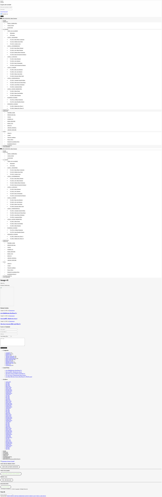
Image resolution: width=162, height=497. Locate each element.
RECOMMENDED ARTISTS (23, 495)
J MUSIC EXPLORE (10, 356)
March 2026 (8, 386)
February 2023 (8, 428)
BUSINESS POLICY (11, 143)
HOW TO (9, 125)
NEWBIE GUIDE (11, 112)
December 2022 (9, 430)
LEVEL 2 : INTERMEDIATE (13, 46)
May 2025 (8, 397)
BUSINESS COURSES (12, 97)
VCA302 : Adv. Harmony (15, 61)
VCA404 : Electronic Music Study (17, 76)
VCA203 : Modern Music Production (17, 52)
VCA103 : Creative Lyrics (15, 43)
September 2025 (9, 393)
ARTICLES (5, 111)
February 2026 (8, 387)
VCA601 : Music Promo (15, 91)
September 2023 (9, 420)
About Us (9, 133)
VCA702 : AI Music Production (16, 99)
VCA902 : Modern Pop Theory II (17, 108)
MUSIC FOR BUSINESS (11, 358)
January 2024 (8, 415)
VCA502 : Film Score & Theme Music (18, 82)
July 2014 (7, 447)
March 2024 (8, 413)
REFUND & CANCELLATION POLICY (11, 459)
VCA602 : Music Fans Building (16, 93)
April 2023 (8, 426)
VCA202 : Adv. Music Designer (16, 50)
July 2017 (7, 438)
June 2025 (8, 396)
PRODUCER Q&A (11, 114)
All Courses (12, 35)
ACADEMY (5, 29)
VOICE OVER (10, 25)
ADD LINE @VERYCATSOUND (10, 467)
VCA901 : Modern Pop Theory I (16, 106)
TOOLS (9, 117)
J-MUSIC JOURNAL (11, 127)
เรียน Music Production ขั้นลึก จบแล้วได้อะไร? (11, 324)
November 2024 (9, 404)
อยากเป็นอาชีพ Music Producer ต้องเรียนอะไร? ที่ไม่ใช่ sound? (19, 376)
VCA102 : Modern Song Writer (16, 41)
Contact (9, 135)
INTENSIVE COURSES (12, 104)
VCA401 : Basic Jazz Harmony (16, 69)
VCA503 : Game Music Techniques (17, 84)
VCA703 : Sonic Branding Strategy (17, 101)
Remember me (5, 14)
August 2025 (8, 394)
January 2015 (8, 440)
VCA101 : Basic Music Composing (17, 39)
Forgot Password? (4, 11)
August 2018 (8, 436)
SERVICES (5, 21)
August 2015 (8, 439)
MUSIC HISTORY (11, 121)
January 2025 (8, 402)
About (4, 131)
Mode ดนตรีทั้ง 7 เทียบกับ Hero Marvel (9, 318)
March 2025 (8, 400)
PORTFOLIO (6, 109)
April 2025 (8, 398)
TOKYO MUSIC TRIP (11, 495)
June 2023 (8, 423)
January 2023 (8, 429)
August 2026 (8, 381)
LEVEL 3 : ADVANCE (12, 56)
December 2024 (9, 403)
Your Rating (3, 336)
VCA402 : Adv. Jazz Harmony (16, 71)
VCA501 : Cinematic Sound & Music (17, 80)
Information (12, 33)
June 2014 (8, 448)
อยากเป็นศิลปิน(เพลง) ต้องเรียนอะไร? (9, 313)
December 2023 (9, 417)
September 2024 (9, 406)
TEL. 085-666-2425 (6, 480)
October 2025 (8, 392)
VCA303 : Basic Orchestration (16, 63)
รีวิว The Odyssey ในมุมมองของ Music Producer (16, 375)
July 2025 (7, 395)
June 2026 (8, 384)
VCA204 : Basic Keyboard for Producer (18, 54)
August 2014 (8, 446)
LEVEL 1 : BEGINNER (12, 37)
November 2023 (9, 418)
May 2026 (8, 385)
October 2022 (8, 433)
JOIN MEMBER (6, 146)
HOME (4, 20)
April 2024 (8, 412)
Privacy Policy (10, 139)
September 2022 (9, 434)
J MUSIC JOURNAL (10, 357)
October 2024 (8, 405)
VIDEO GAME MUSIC (41, 495)
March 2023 (8, 427)
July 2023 (7, 422)
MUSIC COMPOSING (12, 23)
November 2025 (9, 390)
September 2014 (9, 445)
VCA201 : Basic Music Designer (16, 48)
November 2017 (9, 437)
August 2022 (8, 435)
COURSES (8, 352)
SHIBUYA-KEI (32, 495)
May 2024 (8, 411)
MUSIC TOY (10, 123)
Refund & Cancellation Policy (13, 141)
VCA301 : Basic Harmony (15, 58)
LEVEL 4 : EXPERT (11, 67)
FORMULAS (10, 119)
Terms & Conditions (11, 137)
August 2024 (8, 408)
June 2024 (8, 410)
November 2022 (9, 431)
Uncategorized (8, 365)
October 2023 (8, 419)
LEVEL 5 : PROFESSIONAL (13, 78)
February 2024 (8, 414)
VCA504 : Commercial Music (16, 86)
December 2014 (9, 442)
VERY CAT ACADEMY (12, 31)
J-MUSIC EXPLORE (11, 129)
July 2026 (7, 383)
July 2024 (7, 409)
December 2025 (9, 389)
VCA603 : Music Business (15, 95)
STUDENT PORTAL (7, 145)
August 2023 (8, 421)
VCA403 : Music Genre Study (16, 73)
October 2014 (8, 444)
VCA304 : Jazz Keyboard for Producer (18, 65)
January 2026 (8, 388)
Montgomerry (12, 310)
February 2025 (8, 401)
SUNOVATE (10, 27)
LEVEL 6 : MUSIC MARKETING (14, 88)
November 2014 (9, 443)
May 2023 (8, 425)
